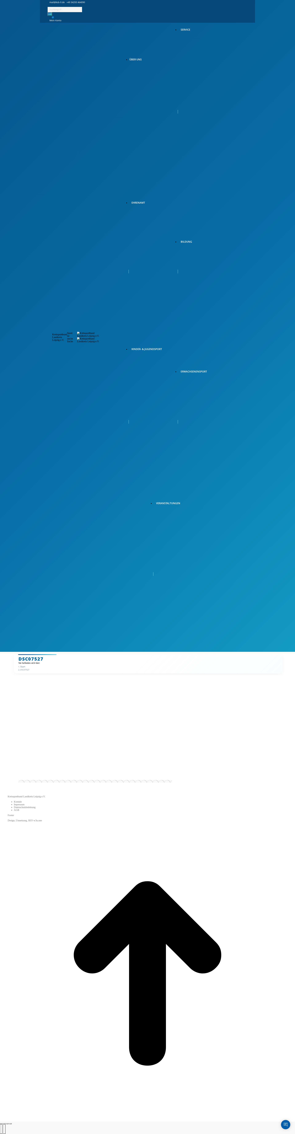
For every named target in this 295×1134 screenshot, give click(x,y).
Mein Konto (55, 20)
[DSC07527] (95, 781)
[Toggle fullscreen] (7, 1123)
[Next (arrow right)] (4, 1129)
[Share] (4, 1123)
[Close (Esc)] (1, 1123)
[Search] (84, 9)
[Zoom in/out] (10, 1123)
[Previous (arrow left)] (1, 1129)
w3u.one (37, 820)
